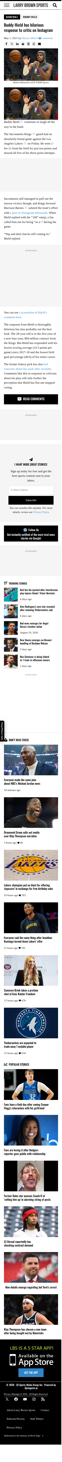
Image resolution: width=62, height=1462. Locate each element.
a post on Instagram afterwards (29, 212)
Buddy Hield (30, 17)
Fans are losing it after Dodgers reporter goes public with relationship (24, 1152)
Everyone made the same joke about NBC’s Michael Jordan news (22, 781)
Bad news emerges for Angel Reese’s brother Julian (34, 625)
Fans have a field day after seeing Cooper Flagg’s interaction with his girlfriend (26, 1106)
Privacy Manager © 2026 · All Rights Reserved (26, 1394)
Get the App (31, 1372)
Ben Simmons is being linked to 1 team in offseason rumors (35, 658)
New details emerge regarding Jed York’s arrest (31, 1287)
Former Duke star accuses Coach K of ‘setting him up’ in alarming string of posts (27, 1197)
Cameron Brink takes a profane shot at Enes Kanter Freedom (21, 992)
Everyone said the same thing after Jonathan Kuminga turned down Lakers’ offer (28, 939)
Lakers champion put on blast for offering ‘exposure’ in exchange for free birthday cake (28, 887)
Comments (47, 38)
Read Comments (33, 398)
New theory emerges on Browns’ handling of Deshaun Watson (36, 641)
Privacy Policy (41, 512)
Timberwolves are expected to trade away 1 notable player (20, 1044)
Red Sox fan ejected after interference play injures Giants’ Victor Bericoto (39, 591)
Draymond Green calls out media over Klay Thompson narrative (21, 834)
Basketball (12, 17)
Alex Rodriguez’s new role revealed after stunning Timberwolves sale (37, 608)
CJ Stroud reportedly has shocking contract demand (18, 1243)
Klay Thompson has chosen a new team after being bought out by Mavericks (25, 1331)
